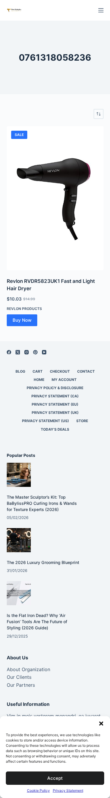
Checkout (60, 371)
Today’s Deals (55, 429)
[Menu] (101, 10)
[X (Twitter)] (18, 352)
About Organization (28, 669)
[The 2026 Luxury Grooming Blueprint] (19, 540)
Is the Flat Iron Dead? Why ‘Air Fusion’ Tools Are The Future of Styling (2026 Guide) (37, 621)
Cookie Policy (38, 790)
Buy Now (22, 320)
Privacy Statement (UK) (55, 412)
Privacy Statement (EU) (55, 404)
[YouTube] (44, 352)
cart (38, 371)
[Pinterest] (35, 352)
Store (82, 421)
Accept (55, 778)
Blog (20, 371)
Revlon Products (24, 308)
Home (39, 379)
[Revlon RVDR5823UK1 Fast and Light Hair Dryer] (55, 198)
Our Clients (19, 677)
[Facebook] (9, 352)
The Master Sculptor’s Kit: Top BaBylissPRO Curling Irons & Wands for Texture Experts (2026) (42, 503)
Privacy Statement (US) (45, 421)
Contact (86, 371)
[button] (101, 723)
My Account (64, 379)
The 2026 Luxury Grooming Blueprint (43, 562)
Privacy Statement (68, 790)
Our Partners (21, 685)
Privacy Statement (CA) (55, 396)
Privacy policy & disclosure (55, 388)
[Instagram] (26, 352)
